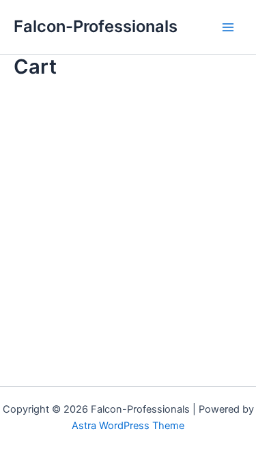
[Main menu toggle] (228, 27)
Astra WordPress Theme (128, 426)
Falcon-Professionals (95, 26)
